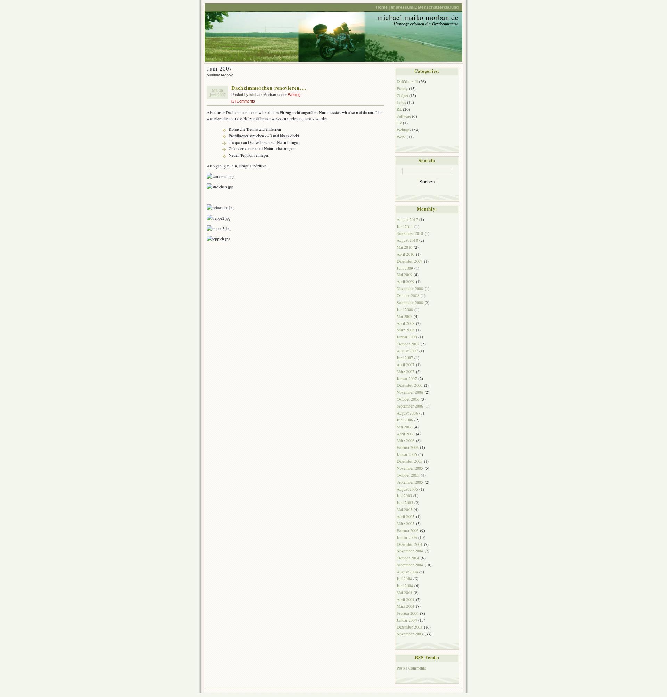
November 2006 (410, 392)
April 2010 (405, 254)
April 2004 (405, 599)
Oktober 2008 (408, 295)
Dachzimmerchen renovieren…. (269, 87)
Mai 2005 (404, 509)
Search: (427, 160)
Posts (401, 668)
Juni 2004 (405, 585)
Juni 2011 (405, 226)
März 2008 (405, 330)
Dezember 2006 (409, 385)
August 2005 (407, 489)
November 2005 (410, 468)
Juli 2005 (404, 495)
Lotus (401, 102)
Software (404, 116)
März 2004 (405, 606)
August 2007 (407, 350)
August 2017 (407, 219)
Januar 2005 (407, 537)
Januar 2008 (407, 336)
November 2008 (410, 288)
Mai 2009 (404, 274)
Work (401, 136)
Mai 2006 (404, 426)
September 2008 (410, 302)
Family (402, 88)
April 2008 (405, 323)
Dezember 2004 (409, 544)
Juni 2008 (405, 309)
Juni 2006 (405, 420)
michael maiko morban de (418, 17)
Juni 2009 (405, 268)
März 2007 (405, 371)
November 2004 (410, 551)
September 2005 (410, 482)
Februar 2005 (408, 530)
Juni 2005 (405, 502)
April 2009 (405, 281)
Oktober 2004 (408, 557)
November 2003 (410, 634)
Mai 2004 (404, 592)
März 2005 (405, 523)
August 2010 (407, 240)
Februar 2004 (408, 613)
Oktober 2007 (408, 343)
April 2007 (405, 364)
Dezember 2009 (409, 261)
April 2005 (405, 516)
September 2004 (410, 564)
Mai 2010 (404, 247)
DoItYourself (407, 81)
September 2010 (410, 233)
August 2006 (407, 413)
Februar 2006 (408, 447)
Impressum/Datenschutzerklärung (425, 7)
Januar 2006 (407, 454)
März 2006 (405, 440)
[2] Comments (243, 101)
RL (399, 109)
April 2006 (405, 433)
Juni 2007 (405, 357)
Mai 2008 (404, 316)
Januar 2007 (407, 378)
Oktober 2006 (408, 399)
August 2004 (407, 571)
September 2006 (410, 406)
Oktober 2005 (408, 475)
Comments (417, 668)
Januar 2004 (407, 620)
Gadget (402, 95)
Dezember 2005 (409, 461)
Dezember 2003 (409, 627)
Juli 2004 (404, 578)
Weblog (294, 94)
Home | (383, 7)
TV (399, 122)
